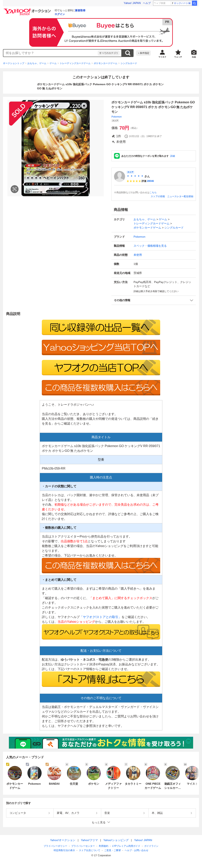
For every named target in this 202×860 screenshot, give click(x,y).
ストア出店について (89, 850)
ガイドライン (151, 846)
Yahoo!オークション (62, 840)
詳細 (172, 156)
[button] (153, 300)
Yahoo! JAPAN (132, 3)
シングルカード (129, 63)
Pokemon (116, 116)
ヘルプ (147, 3)
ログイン (60, 14)
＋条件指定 (143, 53)
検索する (128, 53)
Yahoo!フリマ (89, 840)
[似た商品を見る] (15, 189)
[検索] (194, 3)
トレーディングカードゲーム (75, 63)
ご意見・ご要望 (112, 850)
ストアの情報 (158, 196)
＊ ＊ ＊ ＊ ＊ (135, 176)
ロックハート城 (182, 3)
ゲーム (53, 63)
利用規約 (103, 846)
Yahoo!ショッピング (116, 840)
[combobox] (50, 53)
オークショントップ (13, 63)
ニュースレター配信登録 (180, 196)
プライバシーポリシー (55, 846)
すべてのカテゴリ (108, 53)
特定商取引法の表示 (64, 850)
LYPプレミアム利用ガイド (126, 846)
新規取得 (80, 10)
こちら (153, 192)
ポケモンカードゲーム (105, 63)
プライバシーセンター (83, 846)
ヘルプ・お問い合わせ (136, 850)
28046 (150, 181)
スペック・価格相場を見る (150, 245)
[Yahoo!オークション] (28, 9)
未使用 (138, 254)
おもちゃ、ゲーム (36, 63)
